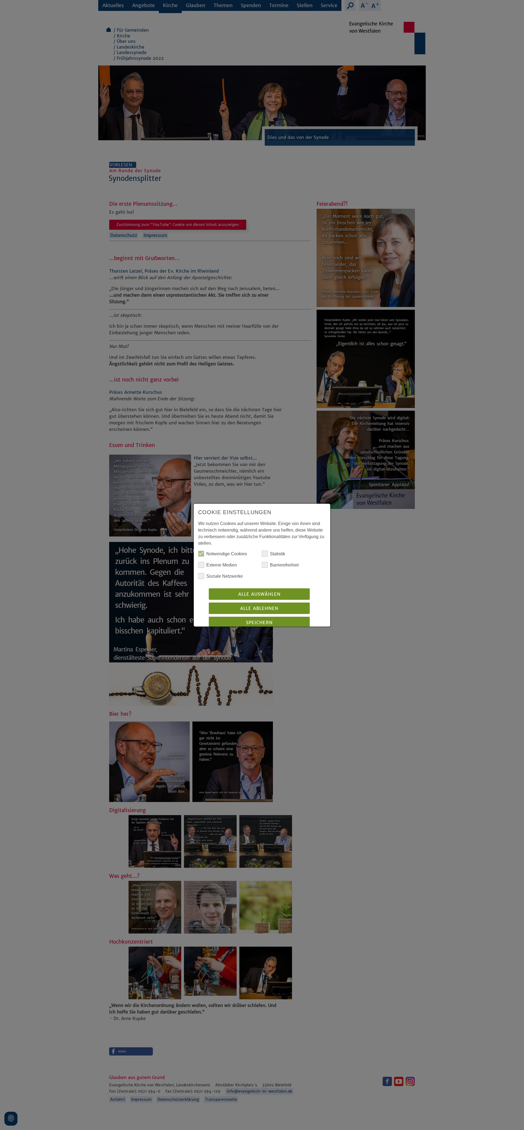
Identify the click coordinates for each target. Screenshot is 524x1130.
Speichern (259, 622)
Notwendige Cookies (226, 553)
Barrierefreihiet (284, 565)
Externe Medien (221, 565)
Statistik (277, 553)
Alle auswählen (259, 594)
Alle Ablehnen (259, 608)
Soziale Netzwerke (224, 576)
